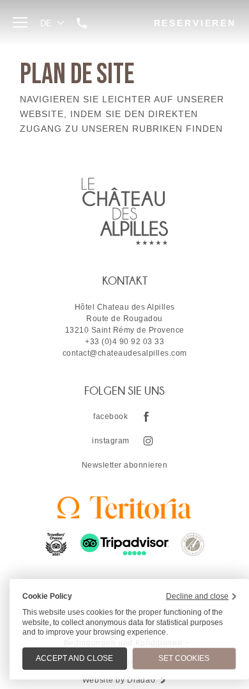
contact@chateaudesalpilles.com (125, 353)
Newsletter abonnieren (125, 465)
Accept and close (74, 658)
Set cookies (183, 658)
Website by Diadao (119, 680)
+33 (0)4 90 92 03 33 (124, 341)
